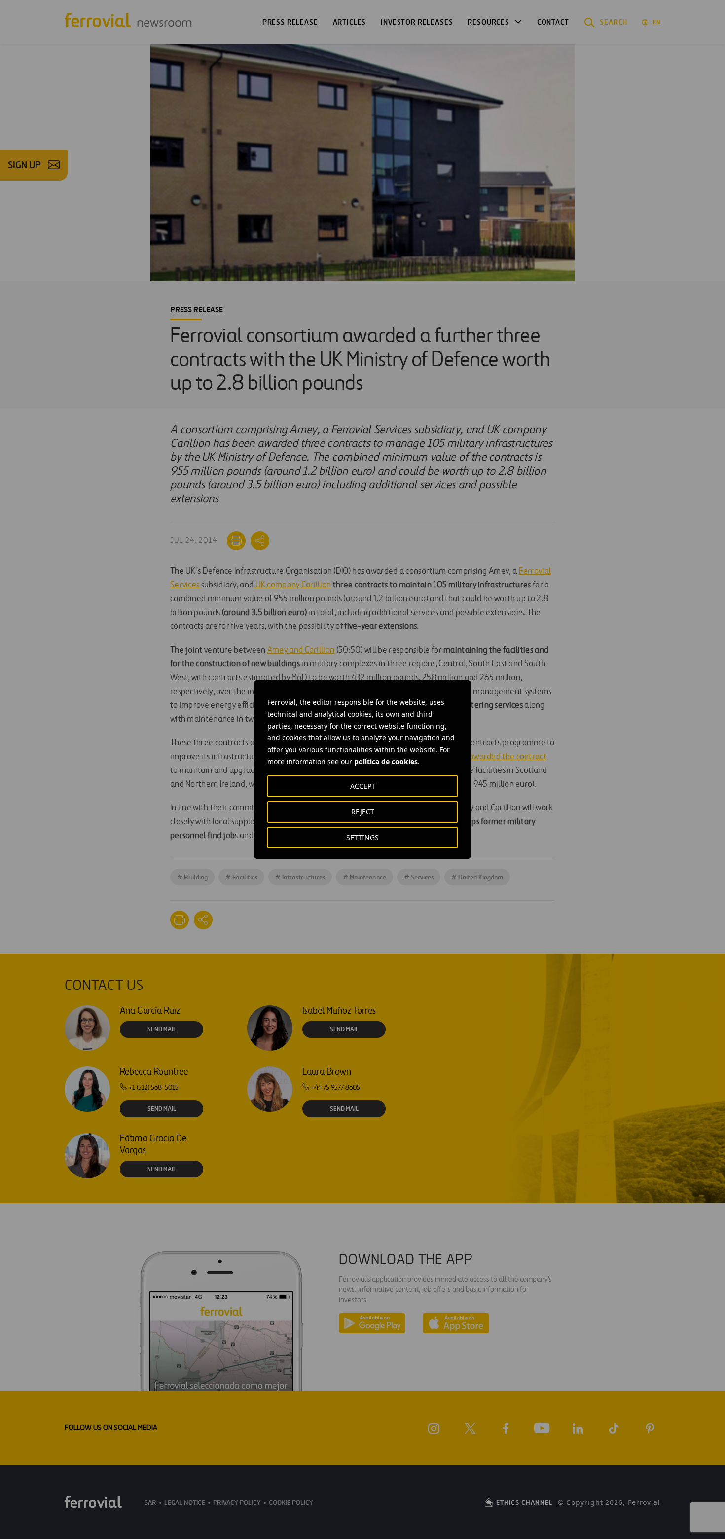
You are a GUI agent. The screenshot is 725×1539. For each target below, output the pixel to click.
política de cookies (386, 761)
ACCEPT (362, 786)
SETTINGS (362, 837)
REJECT (362, 811)
